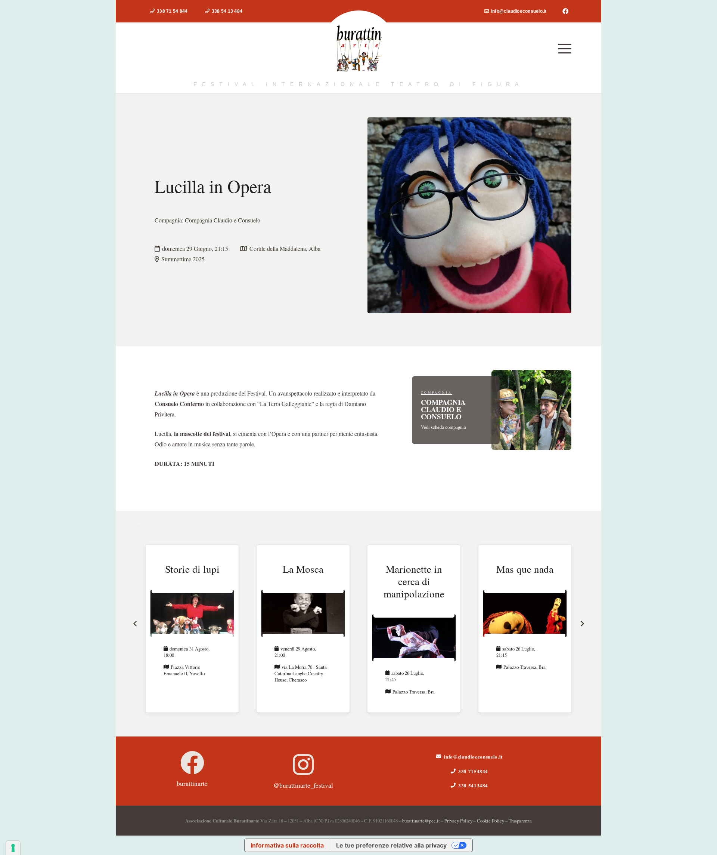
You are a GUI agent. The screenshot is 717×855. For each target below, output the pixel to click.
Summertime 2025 (183, 259)
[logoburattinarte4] (358, 48)
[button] (564, 48)
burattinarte (192, 783)
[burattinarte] (192, 763)
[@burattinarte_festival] (303, 764)
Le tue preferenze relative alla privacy (391, 845)
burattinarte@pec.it (421, 820)
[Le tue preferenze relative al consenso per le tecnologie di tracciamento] (13, 848)
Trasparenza (520, 820)
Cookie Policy (490, 820)
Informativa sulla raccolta (287, 845)
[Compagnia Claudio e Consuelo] (491, 410)
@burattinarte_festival (303, 785)
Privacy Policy (458, 820)
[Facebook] (565, 11)
